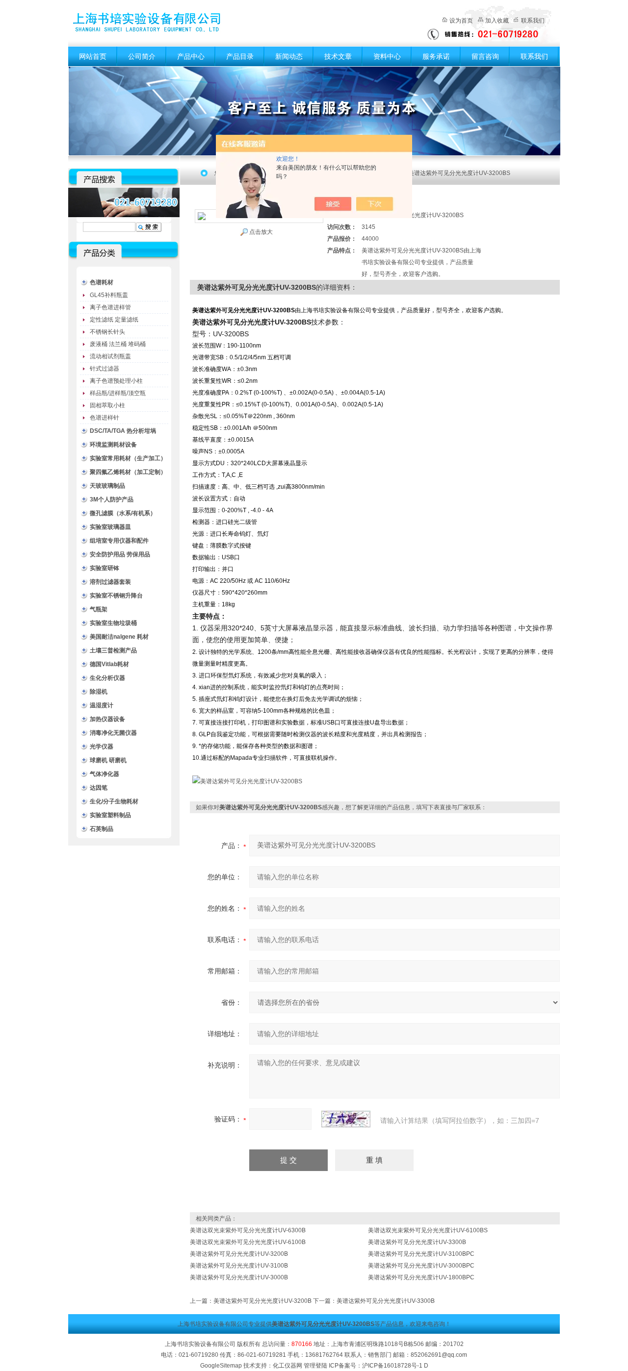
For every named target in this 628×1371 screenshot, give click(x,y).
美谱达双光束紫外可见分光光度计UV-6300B (248, 1230)
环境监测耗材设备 (113, 444)
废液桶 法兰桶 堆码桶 (118, 344)
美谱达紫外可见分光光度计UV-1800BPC (421, 1277)
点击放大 (261, 231)
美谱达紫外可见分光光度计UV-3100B (239, 1265)
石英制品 (101, 828)
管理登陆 (315, 1365)
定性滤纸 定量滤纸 (114, 319)
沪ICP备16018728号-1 (392, 1365)
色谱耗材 (101, 282)
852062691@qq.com (439, 1354)
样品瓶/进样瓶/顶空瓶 (118, 393)
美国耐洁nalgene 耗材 (119, 636)
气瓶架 (98, 609)
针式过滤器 (104, 368)
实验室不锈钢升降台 (116, 595)
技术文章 (338, 56)
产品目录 (240, 56)
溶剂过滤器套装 (110, 581)
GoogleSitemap (221, 1365)
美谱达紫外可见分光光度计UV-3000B (239, 1277)
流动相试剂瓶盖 (110, 356)
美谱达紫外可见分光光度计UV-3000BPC (421, 1265)
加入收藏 (497, 20)
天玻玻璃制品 (107, 485)
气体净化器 (104, 774)
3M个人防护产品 (111, 499)
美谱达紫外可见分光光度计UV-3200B (239, 1253)
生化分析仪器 (107, 677)
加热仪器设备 (107, 719)
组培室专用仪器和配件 (119, 540)
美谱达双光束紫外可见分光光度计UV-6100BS (428, 1230)
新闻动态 (289, 56)
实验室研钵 (104, 568)
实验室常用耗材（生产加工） (128, 458)
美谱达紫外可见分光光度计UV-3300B (417, 1242)
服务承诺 (436, 56)
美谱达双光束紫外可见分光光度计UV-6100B (248, 1242)
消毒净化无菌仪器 (113, 732)
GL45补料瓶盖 (109, 295)
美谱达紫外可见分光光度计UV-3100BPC (421, 1253)
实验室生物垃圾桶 (113, 623)
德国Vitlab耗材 (109, 664)
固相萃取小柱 (107, 405)
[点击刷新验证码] (345, 1119)
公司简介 (142, 56)
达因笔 (98, 787)
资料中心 (387, 56)
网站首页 (92, 56)
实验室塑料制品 (110, 815)
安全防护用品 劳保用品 (120, 554)
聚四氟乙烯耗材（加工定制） (128, 472)
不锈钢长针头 (107, 331)
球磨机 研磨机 (108, 760)
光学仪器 (101, 746)
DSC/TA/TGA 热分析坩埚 (123, 430)
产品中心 (191, 56)
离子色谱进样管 (110, 307)
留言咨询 (485, 56)
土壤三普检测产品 (113, 650)
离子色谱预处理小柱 (116, 380)
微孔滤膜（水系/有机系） (123, 513)
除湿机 (98, 691)
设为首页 (461, 20)
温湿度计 (101, 705)
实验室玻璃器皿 (110, 526)
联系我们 (533, 20)
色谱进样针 (104, 417)
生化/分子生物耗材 (114, 801)
